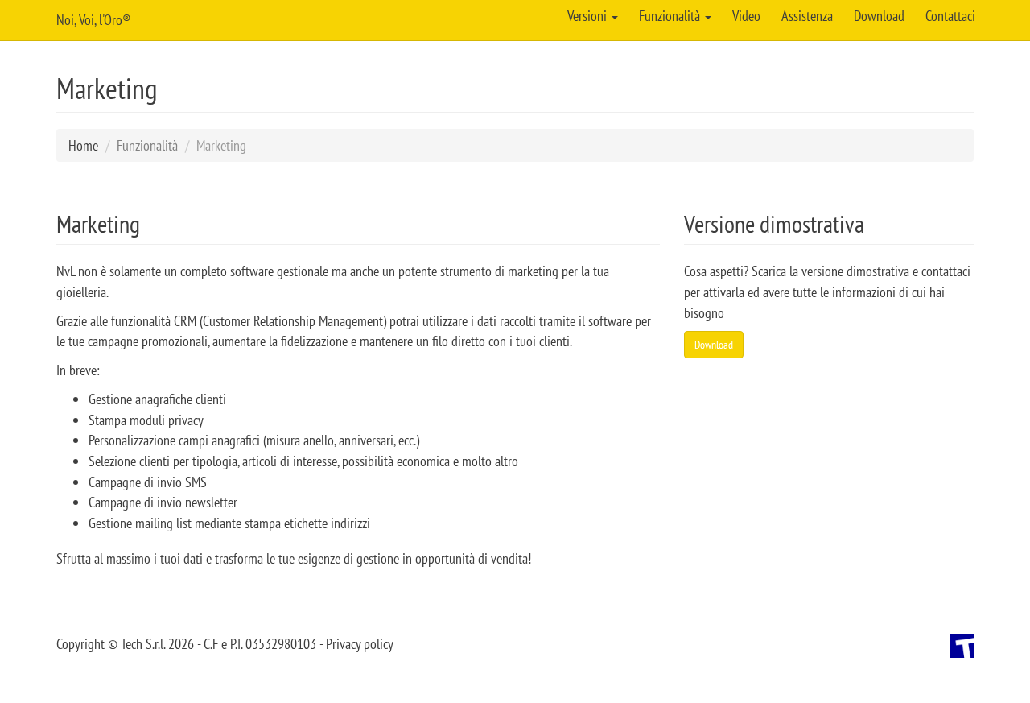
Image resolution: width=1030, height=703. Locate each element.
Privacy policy (359, 644)
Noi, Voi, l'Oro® (93, 19)
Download (879, 15)
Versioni (588, 15)
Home (83, 145)
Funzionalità (671, 15)
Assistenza (807, 15)
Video (746, 15)
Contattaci (950, 15)
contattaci (945, 271)
